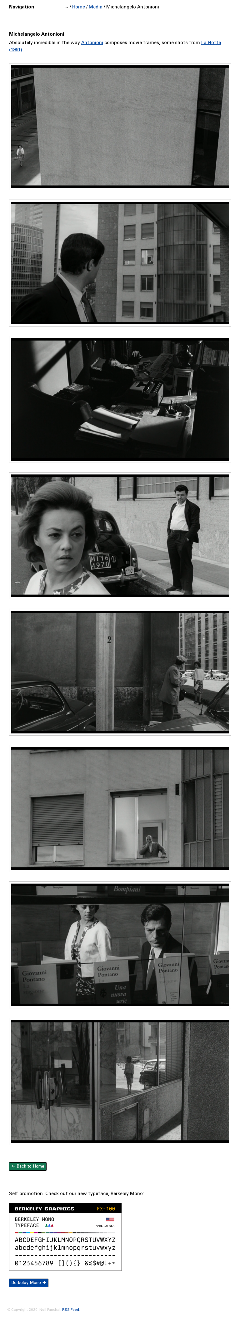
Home (78, 7)
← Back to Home (27, 1166)
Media (95, 7)
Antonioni (92, 43)
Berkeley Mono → (28, 1283)
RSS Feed (70, 1310)
